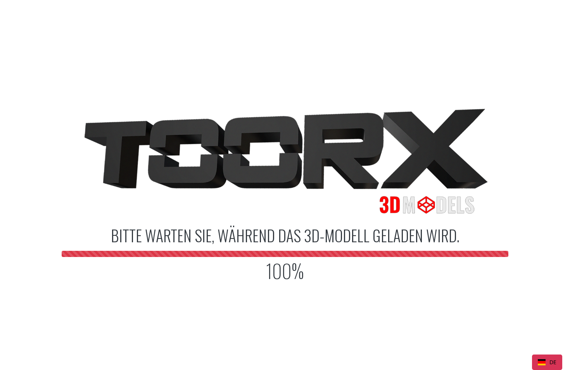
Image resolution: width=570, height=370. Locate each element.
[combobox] (547, 362)
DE (552, 362)
